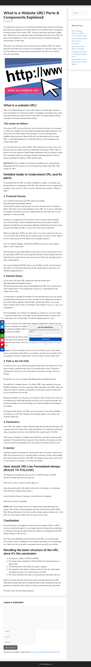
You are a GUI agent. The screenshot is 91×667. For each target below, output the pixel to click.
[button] (45, 327)
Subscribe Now (45, 339)
